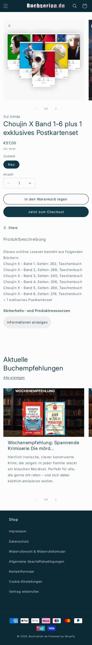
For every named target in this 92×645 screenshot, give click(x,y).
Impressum (17, 531)
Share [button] (13, 228)
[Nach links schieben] (36, 109)
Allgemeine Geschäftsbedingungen (36, 561)
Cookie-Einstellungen (25, 581)
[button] (5, 6)
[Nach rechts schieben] (56, 109)
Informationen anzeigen (27, 322)
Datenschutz (19, 541)
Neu (11, 164)
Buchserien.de (38, 636)
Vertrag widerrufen (24, 591)
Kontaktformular (21, 571)
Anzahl (8, 174)
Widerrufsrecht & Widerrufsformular (37, 551)
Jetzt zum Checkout (46, 212)
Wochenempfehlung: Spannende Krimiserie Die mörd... (43, 445)
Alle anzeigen (14, 377)
